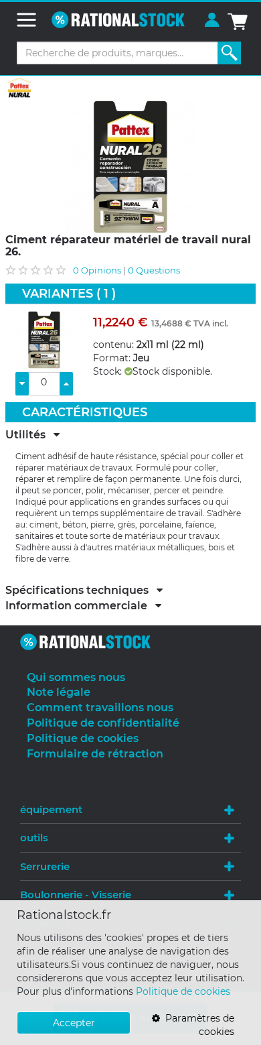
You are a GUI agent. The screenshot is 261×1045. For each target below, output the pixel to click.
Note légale (58, 692)
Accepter (74, 1023)
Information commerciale (80, 606)
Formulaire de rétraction (95, 753)
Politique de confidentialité (103, 723)
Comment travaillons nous (100, 707)
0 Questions (154, 270)
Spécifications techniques (81, 591)
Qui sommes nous (76, 677)
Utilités (29, 435)
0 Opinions (97, 270)
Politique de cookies (183, 991)
